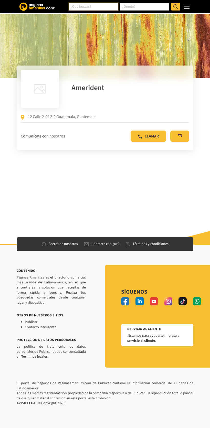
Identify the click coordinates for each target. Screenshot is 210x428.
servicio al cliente (141, 340)
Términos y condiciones (151, 244)
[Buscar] (175, 6)
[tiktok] (182, 301)
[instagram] (168, 301)
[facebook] (125, 301)
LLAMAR (152, 136)
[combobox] (93, 6)
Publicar (31, 322)
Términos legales (34, 356)
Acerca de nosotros (63, 244)
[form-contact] (179, 136)
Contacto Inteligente (40, 327)
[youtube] (154, 301)
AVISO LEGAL (27, 403)
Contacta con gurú (105, 244)
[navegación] (186, 6)
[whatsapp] (197, 301)
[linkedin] (139, 301)
